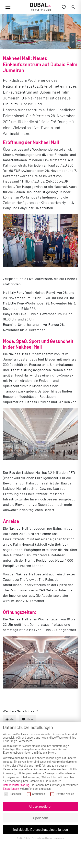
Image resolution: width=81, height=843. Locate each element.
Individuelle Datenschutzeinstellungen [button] (40, 829)
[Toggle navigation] (8, 7)
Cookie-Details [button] (23, 838)
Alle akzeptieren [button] (40, 806)
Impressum (59, 838)
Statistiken (38, 793)
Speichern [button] (40, 818)
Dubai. (40, 6)
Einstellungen (11, 788)
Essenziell (15, 793)
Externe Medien (65, 793)
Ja (12, 719)
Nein (30, 719)
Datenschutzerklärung (16, 785)
